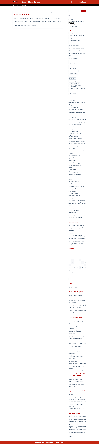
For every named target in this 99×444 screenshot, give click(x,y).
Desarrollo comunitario (74, 129)
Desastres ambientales (73, 131)
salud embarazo (75, 91)
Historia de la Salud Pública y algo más (77, 172)
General (70, 167)
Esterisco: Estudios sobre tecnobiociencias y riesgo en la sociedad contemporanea (77, 343)
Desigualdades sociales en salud (75, 133)
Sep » (72, 272)
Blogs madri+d (16, 5)
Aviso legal (62, 442)
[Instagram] (77, 2)
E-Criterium (71, 340)
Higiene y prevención (73, 73)
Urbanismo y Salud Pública (74, 210)
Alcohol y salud (72, 100)
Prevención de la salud (73, 88)
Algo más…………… (72, 104)
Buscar (83, 11)
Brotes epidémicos (72, 33)
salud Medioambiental (73, 193)
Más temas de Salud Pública (74, 181)
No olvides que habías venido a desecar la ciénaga (77, 232)
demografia (71, 38)
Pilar (69, 419)
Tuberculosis (82, 91)
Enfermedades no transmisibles (75, 50)
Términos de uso (38, 442)
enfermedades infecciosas (74, 45)
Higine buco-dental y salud (74, 171)
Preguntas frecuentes (46, 442)
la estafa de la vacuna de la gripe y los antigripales (77, 229)
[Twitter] (72, 2)
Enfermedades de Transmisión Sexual (76, 43)
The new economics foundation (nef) (76, 370)
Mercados (82, 81)
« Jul (69, 272)
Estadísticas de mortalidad (74, 163)
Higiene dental (81, 70)
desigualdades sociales (80, 38)
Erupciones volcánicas (73, 63)
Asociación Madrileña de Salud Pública (77, 335)
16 (69, 265)
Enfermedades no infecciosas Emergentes (77, 150)
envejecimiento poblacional (74, 58)
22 (85, 265)
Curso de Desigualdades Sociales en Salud (77, 122)
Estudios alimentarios (73, 65)
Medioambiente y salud (73, 81)
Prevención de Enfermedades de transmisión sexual (75, 86)
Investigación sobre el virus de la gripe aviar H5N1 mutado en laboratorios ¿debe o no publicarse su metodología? (77, 431)
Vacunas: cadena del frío (74, 214)
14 (82, 262)
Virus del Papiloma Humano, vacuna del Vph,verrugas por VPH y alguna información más (77, 217)
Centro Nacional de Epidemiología (76, 299)
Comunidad (71, 394)
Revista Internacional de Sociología (76, 404)
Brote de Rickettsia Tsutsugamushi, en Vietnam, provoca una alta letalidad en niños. (77, 426)
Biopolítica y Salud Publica (74, 105)
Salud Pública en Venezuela (74, 197)
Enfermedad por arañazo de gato (79, 419)
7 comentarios (33, 25)
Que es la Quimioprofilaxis (22, 14)
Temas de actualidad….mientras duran (77, 207)
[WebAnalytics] (70, 15)
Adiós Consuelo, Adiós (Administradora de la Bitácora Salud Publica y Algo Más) (77, 226)
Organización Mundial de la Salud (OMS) (77, 304)
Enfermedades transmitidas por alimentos (77, 53)
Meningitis (71, 183)
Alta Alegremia (72, 325)
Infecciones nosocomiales (74, 75)
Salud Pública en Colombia (74, 195)
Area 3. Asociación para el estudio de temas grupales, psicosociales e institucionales (76, 331)
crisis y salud (81, 35)
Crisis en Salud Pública (73, 35)
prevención (77, 83)
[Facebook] (69, 2)
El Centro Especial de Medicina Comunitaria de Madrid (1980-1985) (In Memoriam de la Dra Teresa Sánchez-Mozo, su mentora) (77, 237)
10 (72, 262)
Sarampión (71, 198)
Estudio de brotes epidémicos (75, 165)
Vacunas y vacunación (73, 93)
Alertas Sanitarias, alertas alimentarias (77, 102)
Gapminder (71, 350)
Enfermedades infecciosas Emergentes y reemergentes (24, 12)
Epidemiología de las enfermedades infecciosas (42, 12)
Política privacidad (55, 442)
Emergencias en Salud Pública (74, 40)
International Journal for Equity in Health (77, 401)
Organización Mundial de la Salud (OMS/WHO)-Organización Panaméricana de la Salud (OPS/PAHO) (77, 310)
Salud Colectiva (72, 406)
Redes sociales (82, 88)
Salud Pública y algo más (31, 2)
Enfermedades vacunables (74, 55)
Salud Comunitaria (72, 191)
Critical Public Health (73, 396)
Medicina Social (72, 403)
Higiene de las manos (73, 70)
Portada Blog (23, 5)
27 (80, 267)
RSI (69, 91)
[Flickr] (75, 2)
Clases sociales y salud (73, 107)
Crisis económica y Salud (74, 116)
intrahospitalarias (72, 78)
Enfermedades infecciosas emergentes (76, 48)
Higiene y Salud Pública (73, 169)
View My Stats (71, 19)
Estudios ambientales (73, 68)
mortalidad (71, 83)
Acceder (70, 436)
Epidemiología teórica (56, 12)
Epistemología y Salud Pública (75, 162)
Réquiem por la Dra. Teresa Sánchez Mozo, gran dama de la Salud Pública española (76, 243)
